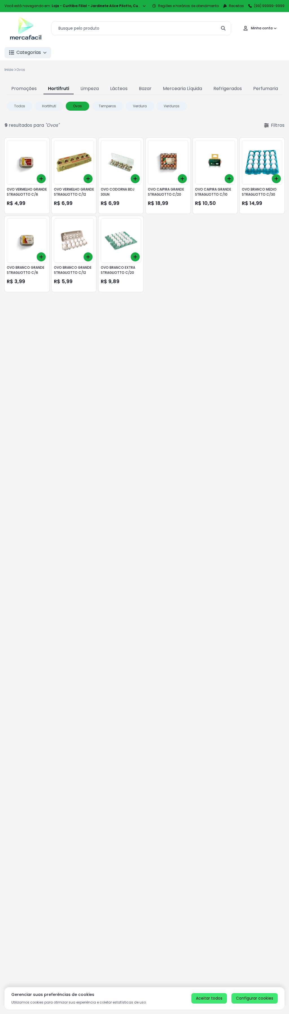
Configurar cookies (254, 998)
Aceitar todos (209, 998)
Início (9, 69)
